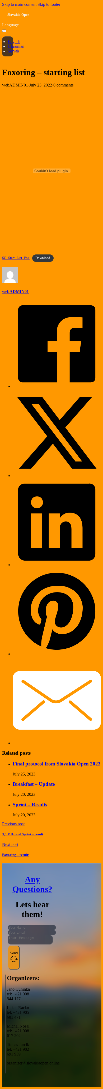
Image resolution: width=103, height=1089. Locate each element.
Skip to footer (49, 4)
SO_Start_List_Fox (16, 258)
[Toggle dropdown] (4, 31)
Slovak (13, 51)
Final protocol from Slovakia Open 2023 (57, 764)
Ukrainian (16, 46)
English (14, 41)
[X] (57, 475)
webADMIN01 (15, 291)
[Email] (57, 743)
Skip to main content (19, 4)
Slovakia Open (18, 15)
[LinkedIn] (57, 564)
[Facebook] (57, 386)
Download (42, 258)
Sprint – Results (30, 804)
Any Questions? (32, 884)
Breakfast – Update (34, 784)
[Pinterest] (57, 654)
